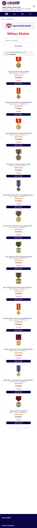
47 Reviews (18, 355)
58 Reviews (18, 416)
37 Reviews (18, 200)
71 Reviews (18, 108)
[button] (22, 14)
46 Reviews (18, 170)
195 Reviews (18, 77)
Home (3, 19)
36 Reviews (18, 293)
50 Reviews (18, 262)
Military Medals (9, 19)
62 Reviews (18, 139)
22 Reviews (18, 386)
